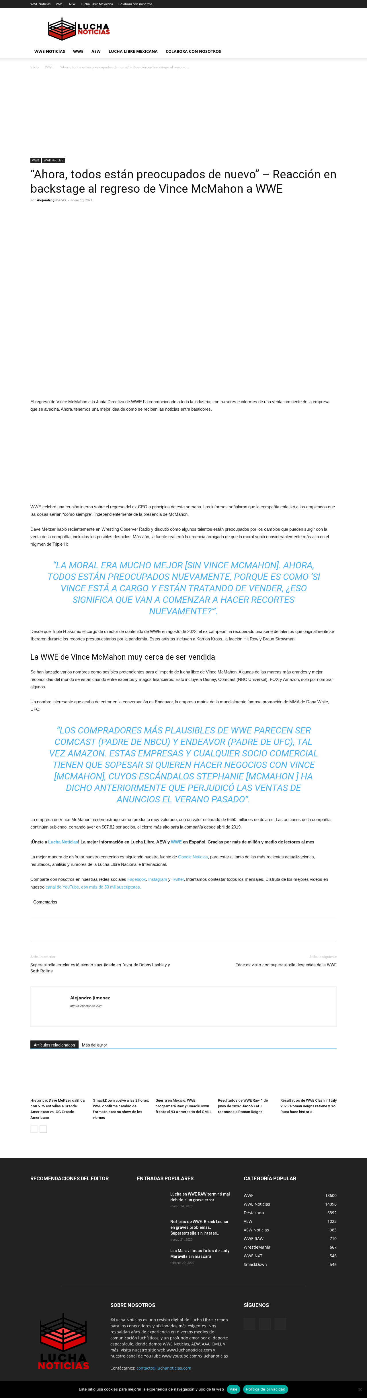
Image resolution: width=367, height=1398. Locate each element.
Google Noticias (193, 856)
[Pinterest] (62, 213)
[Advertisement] (183, 115)
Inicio (34, 67)
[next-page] (43, 1129)
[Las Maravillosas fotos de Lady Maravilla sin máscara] (151, 1258)
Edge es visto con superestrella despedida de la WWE (286, 965)
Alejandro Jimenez (51, 200)
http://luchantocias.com (86, 1006)
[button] (330, 52)
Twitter (178, 879)
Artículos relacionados (54, 1045)
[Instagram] (265, 1324)
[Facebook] (36, 213)
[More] (89, 213)
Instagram (157, 879)
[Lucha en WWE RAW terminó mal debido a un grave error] (151, 1201)
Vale (233, 1389)
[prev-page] (34, 1129)
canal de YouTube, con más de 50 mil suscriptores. (92, 887)
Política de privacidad (265, 1389)
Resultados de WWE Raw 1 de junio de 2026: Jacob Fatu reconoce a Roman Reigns (243, 1106)
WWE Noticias (40, 4)
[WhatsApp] (75, 213)
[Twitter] (49, 213)
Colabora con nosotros (135, 4)
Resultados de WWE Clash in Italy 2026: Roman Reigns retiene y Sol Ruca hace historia (308, 1106)
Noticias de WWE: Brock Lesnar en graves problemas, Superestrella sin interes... (199, 1227)
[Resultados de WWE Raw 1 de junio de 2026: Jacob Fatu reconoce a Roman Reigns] (246, 1076)
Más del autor (94, 1045)
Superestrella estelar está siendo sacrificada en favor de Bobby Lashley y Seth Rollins (100, 968)
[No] (360, 1389)
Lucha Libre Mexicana (97, 4)
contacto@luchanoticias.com (163, 1368)
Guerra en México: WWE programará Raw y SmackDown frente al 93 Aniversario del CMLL (183, 1106)
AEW (72, 4)
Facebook (136, 879)
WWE (59, 4)
